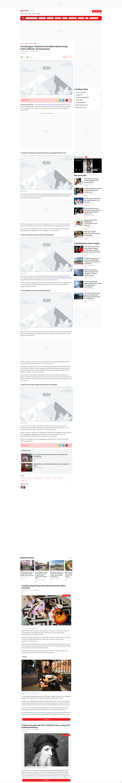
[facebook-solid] (63, 100)
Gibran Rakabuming (62, 278)
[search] (90, 11)
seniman (43, 104)
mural (47, 104)
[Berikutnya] (72, 559)
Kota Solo (52, 104)
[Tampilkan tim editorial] (71, 487)
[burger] (101, 14)
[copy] (70, 100)
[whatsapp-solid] (60, 100)
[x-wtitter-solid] (67, 100)
